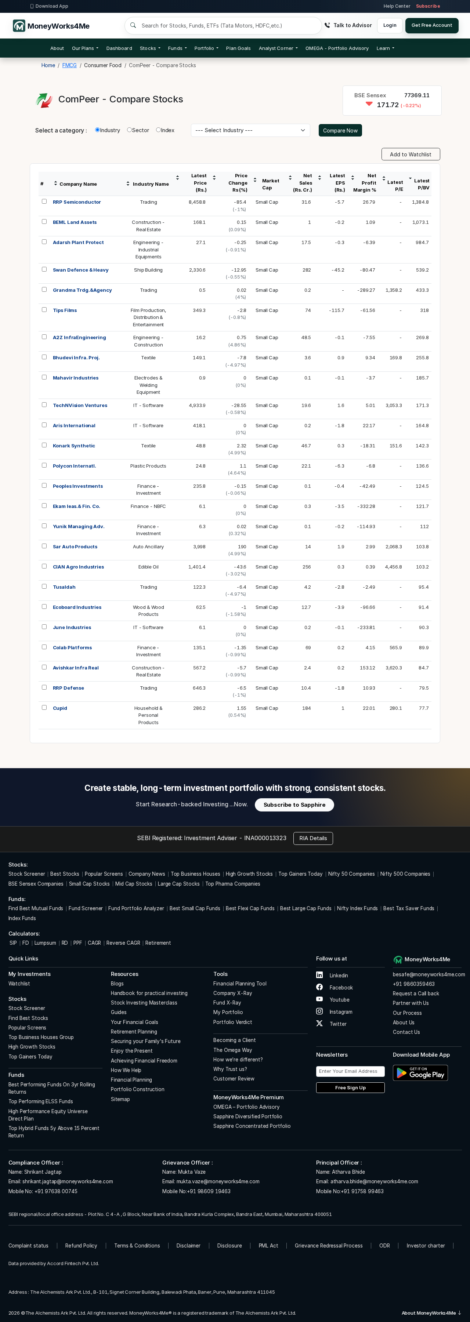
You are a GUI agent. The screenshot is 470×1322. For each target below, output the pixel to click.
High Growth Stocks (249, 874)
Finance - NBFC (148, 506)
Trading (148, 202)
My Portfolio (228, 1012)
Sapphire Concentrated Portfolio (251, 1126)
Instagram (340, 1012)
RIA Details (313, 838)
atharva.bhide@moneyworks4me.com (374, 1181)
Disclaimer (188, 1246)
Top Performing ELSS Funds (40, 1101)
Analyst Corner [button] (276, 48)
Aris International (74, 425)
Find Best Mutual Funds (36, 908)
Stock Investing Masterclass (144, 1003)
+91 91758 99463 (362, 1191)
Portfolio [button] (204, 48)
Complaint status (28, 1246)
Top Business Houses (195, 874)
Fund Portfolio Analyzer (136, 908)
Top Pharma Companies (232, 884)
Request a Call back (416, 993)
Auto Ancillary (148, 546)
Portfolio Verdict (232, 1022)
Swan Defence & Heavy (81, 270)
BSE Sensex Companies (36, 884)
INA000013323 (265, 838)
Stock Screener (26, 874)
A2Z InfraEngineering (79, 337)
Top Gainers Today (300, 874)
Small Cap (267, 202)
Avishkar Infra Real (76, 668)
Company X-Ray (232, 993)
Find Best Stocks (28, 1018)
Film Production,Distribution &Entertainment (148, 317)
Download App (52, 6)
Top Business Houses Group (41, 1037)
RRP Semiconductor (77, 202)
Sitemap (120, 1099)
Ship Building (148, 270)
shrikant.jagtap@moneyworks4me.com (67, 1181)
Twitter (337, 1024)
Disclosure (229, 1246)
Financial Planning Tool (240, 984)
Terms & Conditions (137, 1246)
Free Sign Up (350, 1087)
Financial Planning (131, 1080)
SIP (12, 943)
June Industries (72, 627)
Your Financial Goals (134, 1022)
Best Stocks (64, 874)
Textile (148, 357)
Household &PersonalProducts (148, 715)
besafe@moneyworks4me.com (429, 974)
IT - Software (148, 405)
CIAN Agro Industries (78, 567)
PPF (77, 943)
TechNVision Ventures (80, 405)
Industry (110, 130)
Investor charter (426, 1246)
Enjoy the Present (131, 1051)
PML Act (268, 1246)
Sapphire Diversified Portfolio (247, 1116)
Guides (119, 1012)
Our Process (407, 1013)
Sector (140, 130)
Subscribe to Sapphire (295, 804)
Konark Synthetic (74, 445)
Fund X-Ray (227, 1003)
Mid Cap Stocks (133, 884)
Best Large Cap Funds (306, 908)
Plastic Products (148, 466)
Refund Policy (81, 1246)
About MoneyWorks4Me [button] (429, 1313)
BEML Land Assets (75, 222)
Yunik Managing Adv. (79, 526)
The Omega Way (232, 1050)
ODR (384, 1246)
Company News (147, 874)
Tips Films (65, 310)
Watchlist (19, 984)
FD (25, 943)
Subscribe (428, 6)
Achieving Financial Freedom (144, 1061)
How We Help (126, 1070)
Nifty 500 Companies (405, 874)
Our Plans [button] (83, 48)
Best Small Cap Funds (195, 908)
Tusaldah (64, 587)
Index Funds (22, 918)
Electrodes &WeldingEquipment (148, 385)
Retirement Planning (134, 1032)
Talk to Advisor (352, 25)
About (57, 48)
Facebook (340, 988)
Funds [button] (175, 48)
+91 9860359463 (414, 984)
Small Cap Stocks (89, 884)
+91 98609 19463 (209, 1191)
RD (65, 943)
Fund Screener (86, 908)
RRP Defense (68, 688)
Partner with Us (411, 1003)
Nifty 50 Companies (351, 874)
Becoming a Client (234, 1040)
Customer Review (233, 1079)
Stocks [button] (148, 48)
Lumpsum (45, 943)
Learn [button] (383, 48)
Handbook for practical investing (149, 993)
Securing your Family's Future (146, 1041)
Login (389, 25)
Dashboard (119, 48)
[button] (337, 48)
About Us (404, 1022)
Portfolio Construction (137, 1089)
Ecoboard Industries (77, 607)
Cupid (60, 708)
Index (167, 130)
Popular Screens (104, 874)
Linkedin (338, 975)
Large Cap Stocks (179, 884)
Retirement (158, 943)
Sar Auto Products (75, 546)
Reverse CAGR (123, 943)
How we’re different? (238, 1060)
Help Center (397, 6)
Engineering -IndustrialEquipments (148, 249)
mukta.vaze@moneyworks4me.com (218, 1181)
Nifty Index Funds (357, 908)
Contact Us (406, 1032)
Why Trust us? (230, 1069)
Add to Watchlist (410, 154)
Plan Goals (238, 48)
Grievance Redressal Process (328, 1246)
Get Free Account (432, 25)
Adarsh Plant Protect (78, 242)
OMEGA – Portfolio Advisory (246, 1107)
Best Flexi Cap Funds (250, 908)
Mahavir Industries (75, 378)
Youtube (339, 1000)
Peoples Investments (78, 486)
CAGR (94, 943)
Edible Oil (148, 567)
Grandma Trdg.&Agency (82, 290)
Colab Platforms (72, 647)
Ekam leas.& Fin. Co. (76, 506)
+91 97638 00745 (55, 1191)
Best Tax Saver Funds (408, 908)
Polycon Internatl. (74, 466)
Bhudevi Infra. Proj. (76, 357)
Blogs (117, 984)
